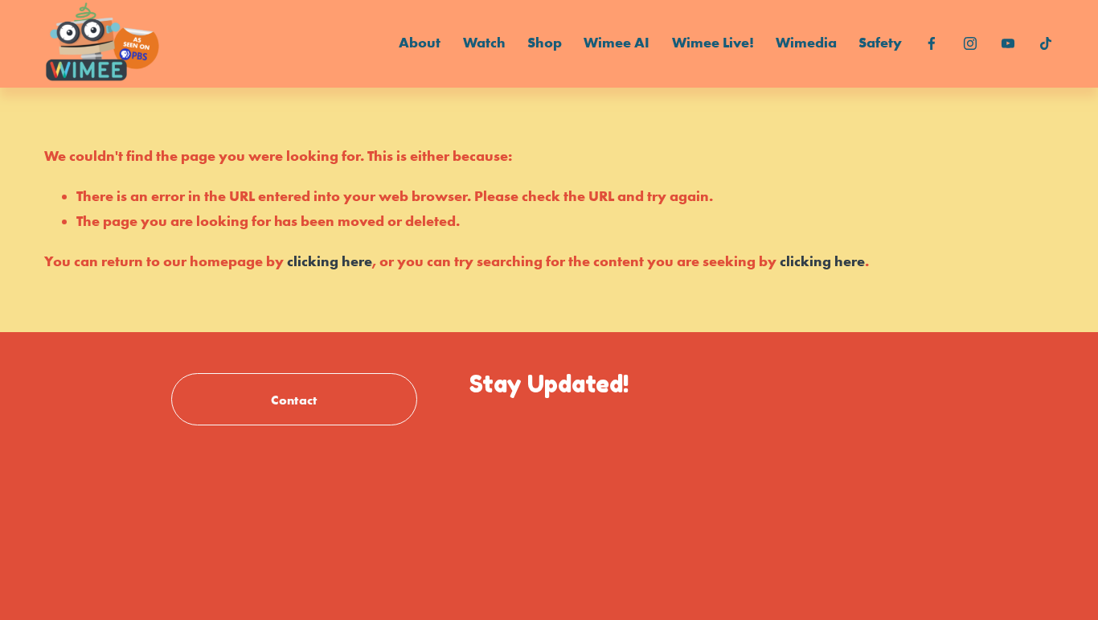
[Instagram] (970, 43)
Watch (484, 42)
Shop (544, 42)
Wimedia (806, 42)
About (419, 42)
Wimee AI (616, 42)
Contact (294, 400)
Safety (880, 42)
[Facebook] (932, 43)
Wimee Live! (713, 42)
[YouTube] (1008, 43)
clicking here (329, 261)
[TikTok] (1046, 43)
